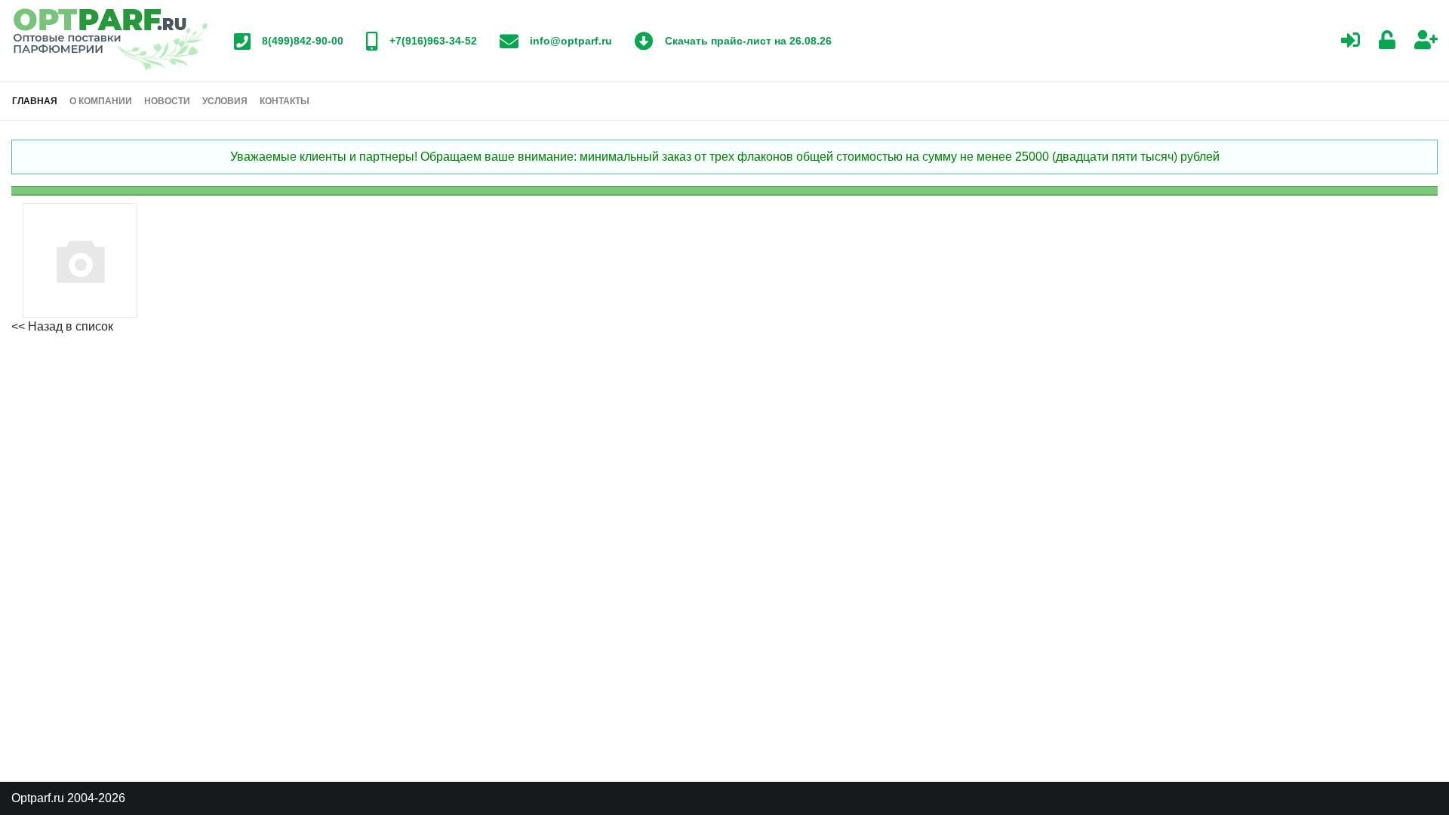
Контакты (284, 101)
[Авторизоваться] (1350, 41)
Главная (34, 101)
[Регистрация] (1426, 41)
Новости (167, 101)
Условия (225, 101)
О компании (100, 101)
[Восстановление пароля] (1387, 41)
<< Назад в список (62, 326)
